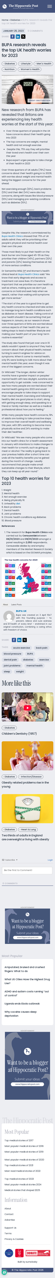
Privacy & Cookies (14, 1239)
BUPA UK (21, 611)
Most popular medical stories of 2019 (24, 1152)
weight (20, 671)
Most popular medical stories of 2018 (24, 1146)
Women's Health (30, 69)
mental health (35, 665)
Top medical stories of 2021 (19, 1165)
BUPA (30, 653)
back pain (41, 647)
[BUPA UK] (9, 616)
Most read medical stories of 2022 (22, 1171)
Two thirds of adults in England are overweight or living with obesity (25, 837)
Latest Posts (16, 605)
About (5, 605)
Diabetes (15, 20)
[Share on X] (23, 36)
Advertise (10, 1220)
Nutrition (10, 69)
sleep (7, 671)
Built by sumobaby (27, 1261)
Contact (9, 1214)
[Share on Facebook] (12, 36)
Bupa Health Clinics (12, 236)
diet (18, 503)
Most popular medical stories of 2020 (24, 1160)
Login (50, 860)
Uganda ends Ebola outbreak (22, 1003)
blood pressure (12, 653)
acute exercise (21, 647)
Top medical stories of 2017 (19, 1140)
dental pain (10, 659)
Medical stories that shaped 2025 (22, 1190)
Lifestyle (25, 63)
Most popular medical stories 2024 (23, 1184)
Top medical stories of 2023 (19, 1179)
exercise (44, 659)
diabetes (28, 659)
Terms (8, 1233)
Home (5, 20)
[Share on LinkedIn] (18, 36)
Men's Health (44, 63)
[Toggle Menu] (49, 6)
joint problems (12, 665)
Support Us (10, 1228)
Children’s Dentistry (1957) (19, 734)
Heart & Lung (28, 829)
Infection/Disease (31, 776)
